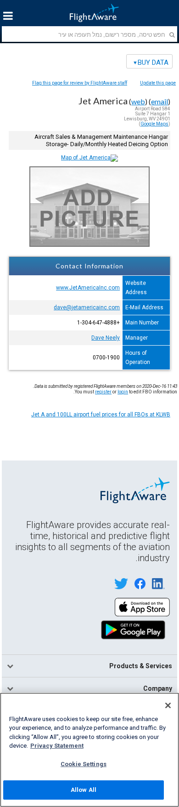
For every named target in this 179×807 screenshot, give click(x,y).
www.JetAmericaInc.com (88, 287)
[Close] (168, 705)
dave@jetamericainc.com (87, 307)
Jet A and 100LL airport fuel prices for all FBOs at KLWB (100, 414)
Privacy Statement (57, 745)
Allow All (83, 789)
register (103, 391)
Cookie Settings (83, 764)
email (159, 101)
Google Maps (154, 123)
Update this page (158, 82)
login (122, 391)
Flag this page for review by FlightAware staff (79, 82)
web (138, 101)
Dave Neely (105, 338)
